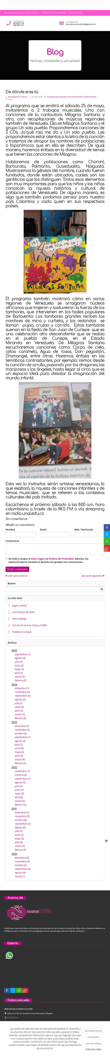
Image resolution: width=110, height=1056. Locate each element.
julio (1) (19, 703)
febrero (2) (20, 680)
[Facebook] (7, 990)
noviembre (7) (22, 771)
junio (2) (19, 834)
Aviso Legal (37, 558)
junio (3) (19, 665)
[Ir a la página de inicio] (4, 5)
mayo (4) (19, 707)
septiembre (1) (23, 654)
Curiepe (59, 338)
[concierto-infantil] (90, 968)
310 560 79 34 (12, 1017)
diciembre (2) (22, 857)
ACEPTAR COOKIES (93, 1043)
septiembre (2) (23, 695)
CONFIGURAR (93, 1037)
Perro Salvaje (19, 618)
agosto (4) (20, 872)
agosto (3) (20, 658)
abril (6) (19, 797)
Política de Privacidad (61, 558)
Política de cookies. (93, 1049)
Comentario (12, 540)
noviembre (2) (22, 692)
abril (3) (19, 672)
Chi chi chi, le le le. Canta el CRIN (29, 625)
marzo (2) (20, 801)
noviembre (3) (22, 816)
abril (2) (19, 842)
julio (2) (19, 786)
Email (43, 529)
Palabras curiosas (22, 631)
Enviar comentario (17, 569)
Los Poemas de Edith (23, 612)
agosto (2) (20, 740)
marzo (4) (20, 759)
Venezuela (44, 343)
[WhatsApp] (19, 990)
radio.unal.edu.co (27, 513)
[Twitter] (13, 990)
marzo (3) (20, 714)
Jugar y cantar (19, 605)
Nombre (10, 529)
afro (43, 334)
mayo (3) (19, 669)
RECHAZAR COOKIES (93, 1031)
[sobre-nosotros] (20, 968)
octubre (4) (21, 820)
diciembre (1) (22, 688)
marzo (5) (20, 676)
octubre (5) (21, 865)
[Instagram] (25, 990)
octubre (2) (21, 733)
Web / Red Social (83, 529)
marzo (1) (20, 876)
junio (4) (19, 748)
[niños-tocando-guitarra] (55, 968)
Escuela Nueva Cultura (17, 96)
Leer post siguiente (91, 575)
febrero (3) (20, 849)
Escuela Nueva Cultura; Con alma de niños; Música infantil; (71, 96)
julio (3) (19, 661)
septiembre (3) (23, 823)
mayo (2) (19, 752)
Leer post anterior (18, 575)
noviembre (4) (22, 861)
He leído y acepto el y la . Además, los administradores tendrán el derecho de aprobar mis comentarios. (48, 560)
